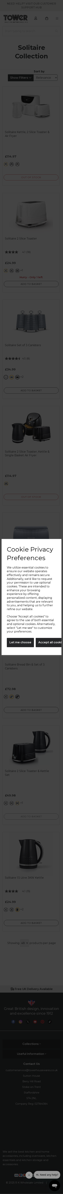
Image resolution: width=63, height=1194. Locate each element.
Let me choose (20, 642)
